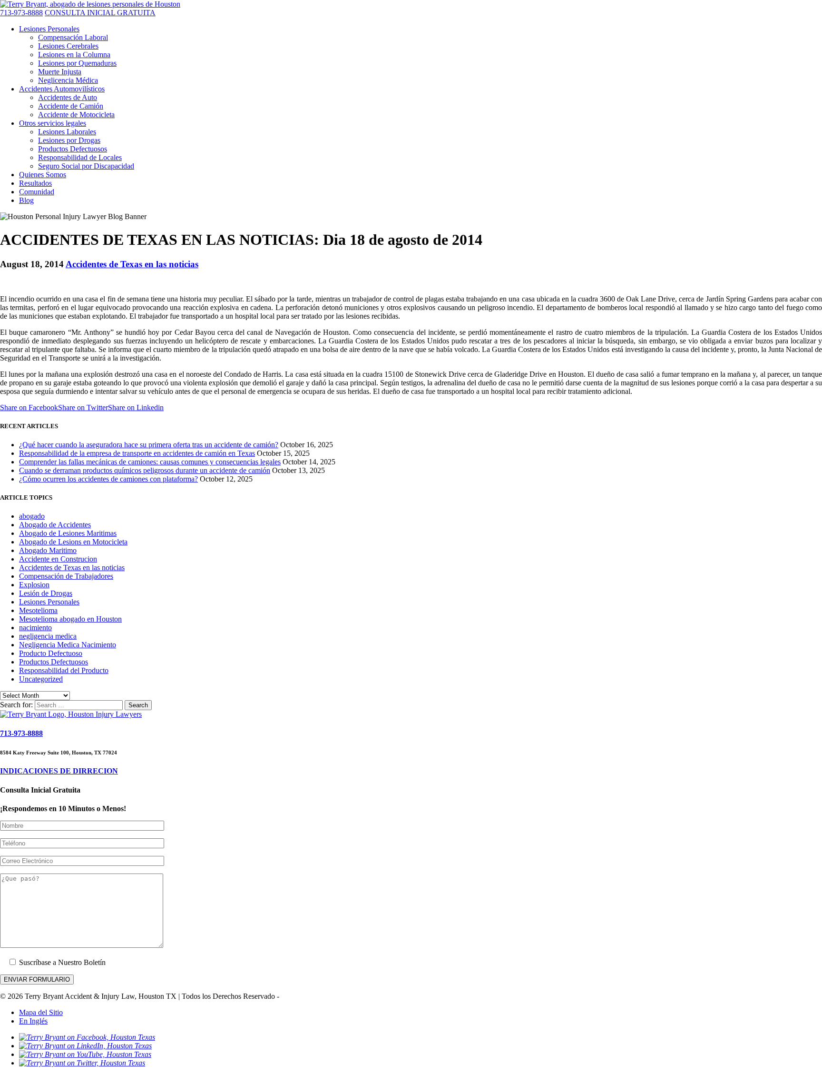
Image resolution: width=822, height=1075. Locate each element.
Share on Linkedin (136, 407)
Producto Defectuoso (50, 653)
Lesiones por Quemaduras (77, 63)
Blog (26, 200)
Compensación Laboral (73, 37)
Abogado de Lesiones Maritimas (68, 533)
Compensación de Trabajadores (66, 576)
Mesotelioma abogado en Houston (70, 619)
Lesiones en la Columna (74, 54)
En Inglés (33, 1021)
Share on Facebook (29, 407)
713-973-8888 (21, 13)
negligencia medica (48, 636)
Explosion (34, 585)
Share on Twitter (83, 407)
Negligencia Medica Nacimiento (67, 645)
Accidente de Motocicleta (76, 115)
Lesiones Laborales (67, 132)
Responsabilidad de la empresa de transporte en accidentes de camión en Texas (137, 453)
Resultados (35, 183)
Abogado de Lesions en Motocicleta (73, 542)
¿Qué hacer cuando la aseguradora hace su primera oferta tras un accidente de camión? (148, 445)
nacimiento (35, 627)
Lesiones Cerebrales (68, 46)
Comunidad (36, 192)
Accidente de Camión (70, 106)
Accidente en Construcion (58, 559)
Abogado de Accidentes (55, 525)
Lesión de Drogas (45, 593)
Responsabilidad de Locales (80, 157)
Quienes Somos (42, 175)
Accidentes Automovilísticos (62, 89)
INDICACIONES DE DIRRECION (59, 771)
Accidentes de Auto (67, 97)
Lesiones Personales (49, 29)
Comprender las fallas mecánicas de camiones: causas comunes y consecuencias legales (150, 462)
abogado (32, 516)
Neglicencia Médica (68, 80)
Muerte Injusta (59, 72)
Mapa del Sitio (41, 1012)
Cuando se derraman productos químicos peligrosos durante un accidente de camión (144, 470)
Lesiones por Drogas (69, 140)
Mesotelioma (38, 610)
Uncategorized (41, 679)
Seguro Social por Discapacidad (86, 166)
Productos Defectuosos (72, 149)
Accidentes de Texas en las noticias (132, 264)
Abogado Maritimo (48, 550)
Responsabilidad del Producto (63, 670)
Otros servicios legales (52, 123)
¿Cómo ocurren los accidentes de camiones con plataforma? (108, 479)
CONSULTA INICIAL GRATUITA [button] (100, 13)
